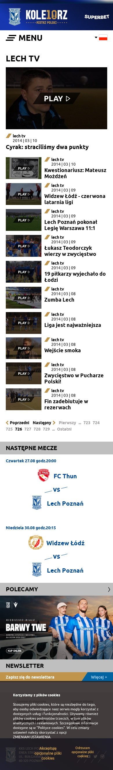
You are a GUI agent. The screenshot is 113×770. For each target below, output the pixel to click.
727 (27, 429)
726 (18, 429)
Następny (42, 422)
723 (86, 422)
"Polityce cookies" (51, 727)
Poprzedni (19, 422)
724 (96, 422)
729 (46, 429)
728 (37, 429)
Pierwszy (67, 422)
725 (9, 429)
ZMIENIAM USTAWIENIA (31, 737)
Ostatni (64, 429)
